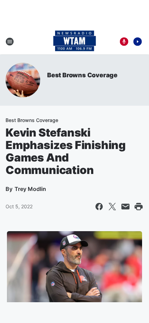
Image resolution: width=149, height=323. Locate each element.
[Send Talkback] (124, 41)
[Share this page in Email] (125, 206)
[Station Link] (74, 41)
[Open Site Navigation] (10, 41)
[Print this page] (138, 206)
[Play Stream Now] (137, 41)
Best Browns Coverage (82, 75)
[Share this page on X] (112, 206)
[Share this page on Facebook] (99, 206)
